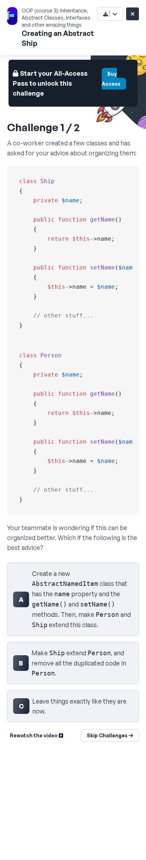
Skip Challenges (108, 735)
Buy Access (111, 79)
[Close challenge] (132, 13)
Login (110, 93)
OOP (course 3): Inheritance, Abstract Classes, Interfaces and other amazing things (56, 17)
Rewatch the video (34, 735)
